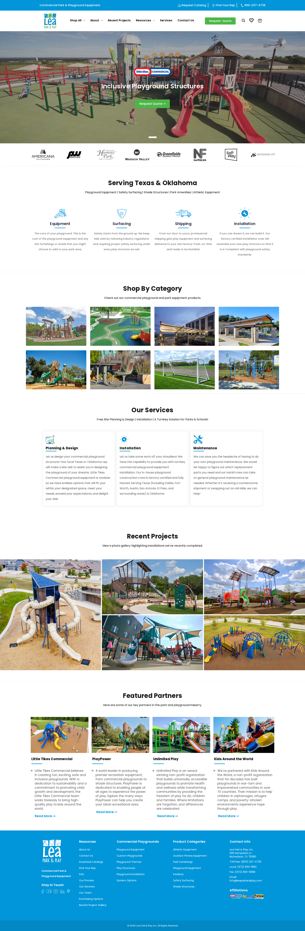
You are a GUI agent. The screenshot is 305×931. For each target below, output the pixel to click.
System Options (126, 880)
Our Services (87, 886)
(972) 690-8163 (246, 867)
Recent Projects (119, 20)
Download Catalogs (91, 862)
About (94, 20)
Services (166, 20)
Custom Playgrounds (129, 855)
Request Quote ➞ (152, 104)
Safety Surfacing (183, 880)
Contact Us (186, 20)
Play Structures (126, 868)
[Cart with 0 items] (260, 21)
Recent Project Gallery (92, 905)
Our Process (86, 880)
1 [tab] (153, 137)
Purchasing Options (91, 899)
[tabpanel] (152, 87)
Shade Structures (184, 886)
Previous (26, 155)
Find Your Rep (225, 5)
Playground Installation (131, 874)
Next (279, 155)
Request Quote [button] (220, 21)
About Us (84, 849)
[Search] (243, 21)
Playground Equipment (131, 849)
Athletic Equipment (185, 849)
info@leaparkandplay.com (246, 880)
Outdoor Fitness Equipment (190, 855)
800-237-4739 (254, 5)
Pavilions (178, 874)
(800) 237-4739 (251, 861)
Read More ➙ (45, 816)
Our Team (85, 893)
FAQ (81, 874)
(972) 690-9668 (245, 872)
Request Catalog (194, 5)
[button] (152, 614)
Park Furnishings (183, 862)
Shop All (75, 20)
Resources (143, 20)
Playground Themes (129, 862)
